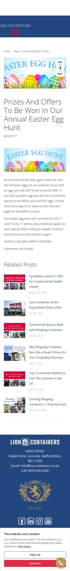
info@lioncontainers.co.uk (40, 466)
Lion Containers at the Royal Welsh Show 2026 (45, 304)
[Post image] (14, 282)
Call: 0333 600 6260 (27, 19)
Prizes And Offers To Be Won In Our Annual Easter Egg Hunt (34, 114)
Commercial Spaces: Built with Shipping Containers (46, 327)
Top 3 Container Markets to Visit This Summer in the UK (47, 378)
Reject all (35, 554)
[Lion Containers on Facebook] (21, 521)
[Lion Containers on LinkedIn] (30, 521)
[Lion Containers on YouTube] (48, 521)
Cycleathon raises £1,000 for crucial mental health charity (46, 281)
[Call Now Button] (60, 562)
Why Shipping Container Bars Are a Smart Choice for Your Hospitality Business (47, 352)
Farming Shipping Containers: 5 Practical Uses (47, 401)
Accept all (35, 563)
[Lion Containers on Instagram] (39, 521)
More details (24, 546)
